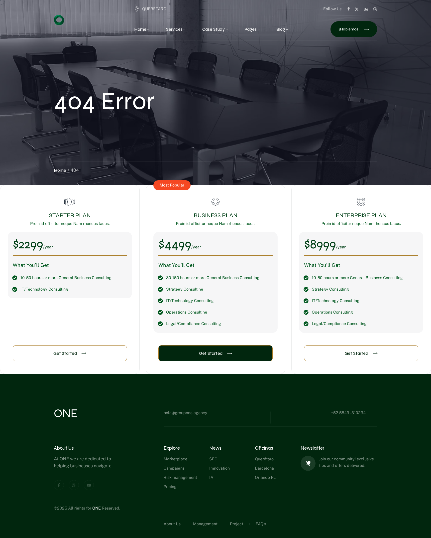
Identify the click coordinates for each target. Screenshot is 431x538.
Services (174, 29)
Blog (280, 29)
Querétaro (154, 8)
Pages (250, 29)
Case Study (213, 29)
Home (140, 29)
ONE (97, 508)
